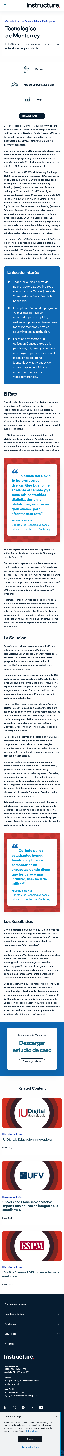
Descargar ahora (32, 1061)
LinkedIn (5, 1407)
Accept (30, 1439)
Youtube (41, 1407)
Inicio (19, 1357)
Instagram (32, 1407)
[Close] (56, 1416)
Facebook (23, 1407)
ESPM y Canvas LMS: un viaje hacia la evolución (30, 1274)
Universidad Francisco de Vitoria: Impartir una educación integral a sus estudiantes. (30, 1206)
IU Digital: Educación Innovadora (27, 1139)
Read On (6, 1148)
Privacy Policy (32, 1431)
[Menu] (5, 5)
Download (29, 116)
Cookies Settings (30, 1447)
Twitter (14, 1407)
